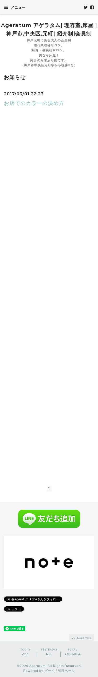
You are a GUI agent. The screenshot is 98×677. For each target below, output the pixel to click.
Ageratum (37, 666)
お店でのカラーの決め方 (34, 103)
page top (83, 638)
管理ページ (66, 671)
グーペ (49, 671)
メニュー (18, 7)
